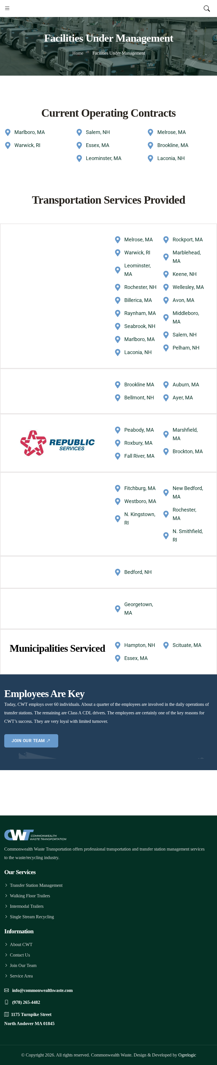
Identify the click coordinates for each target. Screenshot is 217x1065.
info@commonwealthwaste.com (42, 990)
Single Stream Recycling (32, 916)
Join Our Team (23, 965)
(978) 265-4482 (25, 1002)
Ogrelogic (187, 1055)
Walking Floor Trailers (30, 895)
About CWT (21, 944)
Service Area (21, 976)
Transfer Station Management (36, 885)
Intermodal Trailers (27, 906)
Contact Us (20, 955)
